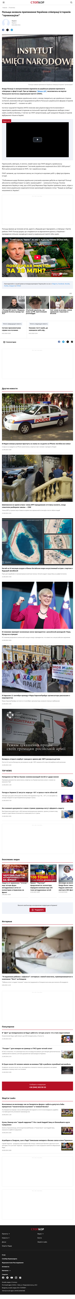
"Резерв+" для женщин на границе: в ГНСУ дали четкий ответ (27, 1048)
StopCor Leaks (8, 1098)
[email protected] (19, 1291)
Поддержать (39, 910)
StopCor (14, 21)
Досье (4, 1242)
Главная (4, 8)
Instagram (12, 286)
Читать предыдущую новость (12, 324)
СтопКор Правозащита (9, 1259)
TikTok (18, 286)
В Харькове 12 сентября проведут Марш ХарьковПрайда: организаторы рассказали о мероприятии (36, 696)
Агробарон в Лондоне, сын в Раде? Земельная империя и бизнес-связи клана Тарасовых (37, 1140)
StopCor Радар (7, 1246)
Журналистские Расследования (12, 1263)
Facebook (61, 284)
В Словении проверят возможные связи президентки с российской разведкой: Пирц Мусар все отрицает (36, 633)
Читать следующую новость (39, 324)
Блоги (40, 1238)
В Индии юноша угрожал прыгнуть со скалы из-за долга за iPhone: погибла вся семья (36, 444)
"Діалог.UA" (41, 91)
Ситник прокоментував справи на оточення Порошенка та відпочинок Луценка (12, 331)
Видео (40, 1234)
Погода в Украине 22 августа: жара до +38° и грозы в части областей (29, 792)
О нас (4, 1255)
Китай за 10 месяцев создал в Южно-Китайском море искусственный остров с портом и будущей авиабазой (37, 569)
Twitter (6, 286)
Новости (5, 1238)
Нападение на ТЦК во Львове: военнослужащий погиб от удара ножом (30, 777)
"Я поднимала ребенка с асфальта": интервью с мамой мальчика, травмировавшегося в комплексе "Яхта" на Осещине (37, 977)
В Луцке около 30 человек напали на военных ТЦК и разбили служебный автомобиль (36, 1064)
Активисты (5, 1267)
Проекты (5, 1234)
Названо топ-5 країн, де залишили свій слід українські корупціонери (39, 330)
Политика (12, 8)
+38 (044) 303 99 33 (37, 1087)
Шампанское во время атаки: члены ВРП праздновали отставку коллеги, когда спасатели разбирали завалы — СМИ (34, 506)
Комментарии (11, 342)
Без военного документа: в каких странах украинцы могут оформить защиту (33, 808)
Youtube (67, 284)
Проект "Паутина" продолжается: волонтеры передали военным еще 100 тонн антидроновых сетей (41, 886)
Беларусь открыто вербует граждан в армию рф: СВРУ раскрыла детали (31, 759)
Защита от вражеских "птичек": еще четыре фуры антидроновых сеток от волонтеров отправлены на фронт (15, 888)
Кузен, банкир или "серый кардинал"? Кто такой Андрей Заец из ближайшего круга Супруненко (36, 1123)
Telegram (54, 284)
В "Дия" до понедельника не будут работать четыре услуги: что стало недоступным (36, 1033)
